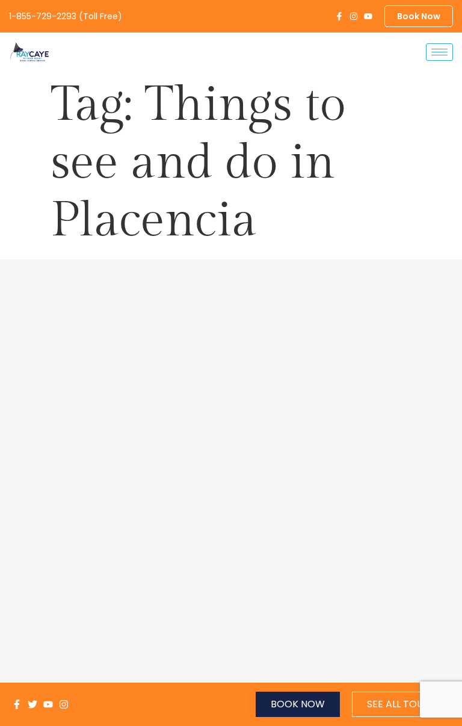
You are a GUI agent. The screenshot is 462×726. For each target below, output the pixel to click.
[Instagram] (354, 16)
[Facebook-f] (339, 16)
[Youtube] (368, 16)
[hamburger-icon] (439, 52)
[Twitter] (32, 704)
